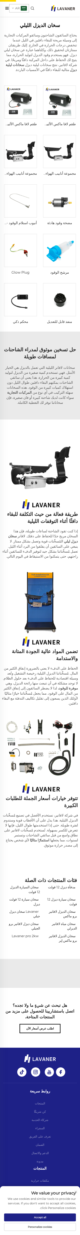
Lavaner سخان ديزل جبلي (24, 914)
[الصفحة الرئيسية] (63, 8)
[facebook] (60, 1072)
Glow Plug (20, 272)
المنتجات (40, 1103)
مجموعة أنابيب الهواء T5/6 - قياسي (50, 173)
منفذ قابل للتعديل (59, 322)
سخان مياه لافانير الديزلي (64, 926)
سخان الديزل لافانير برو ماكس (63, 914)
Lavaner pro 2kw (25, 936)
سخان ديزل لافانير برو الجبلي (24, 926)
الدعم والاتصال (40, 1153)
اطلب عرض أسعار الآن (40, 1028)
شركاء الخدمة (40, 1120)
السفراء (40, 1128)
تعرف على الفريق (40, 1136)
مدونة (40, 1161)
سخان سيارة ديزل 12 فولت (62, 901)
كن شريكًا (40, 1112)
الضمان (40, 1145)
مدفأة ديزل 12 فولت (61, 887)
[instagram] (35, 1072)
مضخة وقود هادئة (59, 223)
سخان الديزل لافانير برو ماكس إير (63, 938)
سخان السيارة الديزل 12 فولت (25, 889)
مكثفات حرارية (40, 1180)
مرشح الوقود (59, 272)
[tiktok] (21, 1072)
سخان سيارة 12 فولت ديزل (24, 901)
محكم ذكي (20, 322)
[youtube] (49, 1072)
